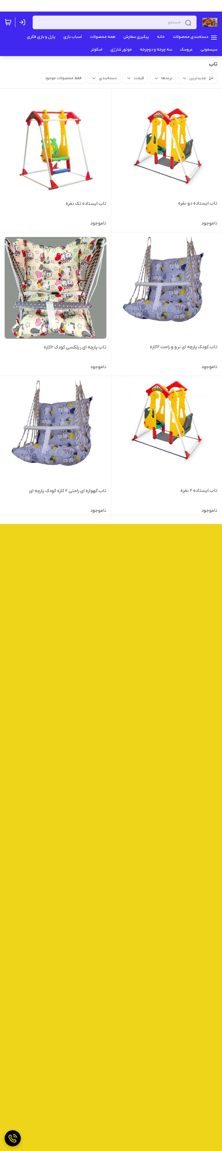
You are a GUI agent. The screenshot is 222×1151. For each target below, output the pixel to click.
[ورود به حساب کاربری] (23, 22)
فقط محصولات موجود (63, 78)
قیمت (139, 78)
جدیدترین (197, 78)
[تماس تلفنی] (13, 1138)
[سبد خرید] (8, 22)
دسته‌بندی (107, 78)
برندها (166, 78)
